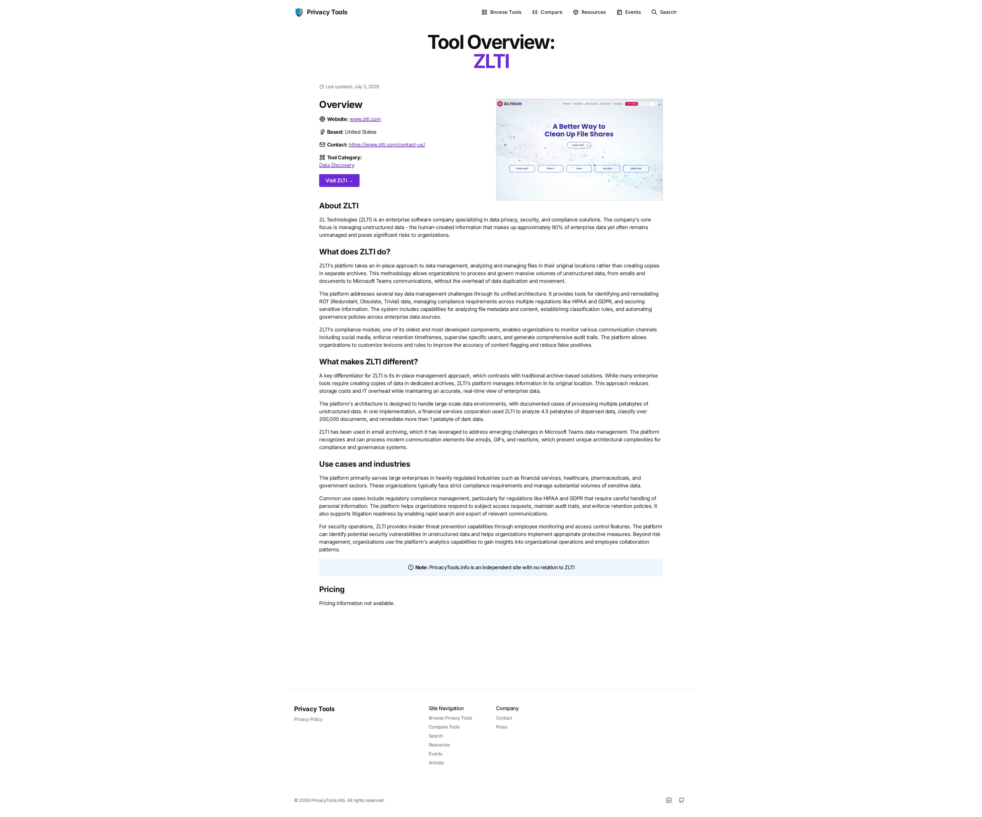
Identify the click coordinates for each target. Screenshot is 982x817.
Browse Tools (505, 12)
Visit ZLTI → (339, 180)
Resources (594, 12)
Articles (436, 762)
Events (633, 12)
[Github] (681, 800)
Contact (504, 718)
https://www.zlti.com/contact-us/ (387, 145)
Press (501, 727)
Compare (551, 12)
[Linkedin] (668, 800)
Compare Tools (444, 727)
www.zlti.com (365, 119)
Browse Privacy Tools (450, 718)
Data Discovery (336, 165)
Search (668, 12)
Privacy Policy (308, 719)
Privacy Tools (314, 709)
